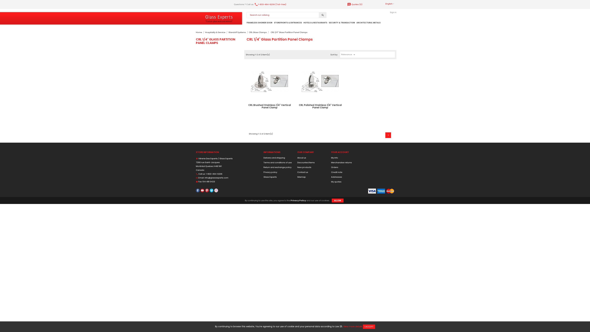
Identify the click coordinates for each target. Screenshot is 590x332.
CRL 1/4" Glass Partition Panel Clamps (215, 41)
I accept (369, 326)
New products (304, 167)
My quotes (336, 181)
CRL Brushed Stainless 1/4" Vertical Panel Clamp (269, 106)
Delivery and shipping (274, 157)
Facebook (198, 190)
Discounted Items (306, 162)
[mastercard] (390, 191)
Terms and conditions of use (278, 162)
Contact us (302, 172)
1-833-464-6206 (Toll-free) (270, 4)
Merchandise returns (341, 162)
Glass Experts (270, 177)
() (354, 4)
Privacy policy (270, 172)
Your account (340, 152)
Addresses (336, 177)
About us (301, 157)
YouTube (202, 190)
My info (334, 157)
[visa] (372, 191)
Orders (334, 167)
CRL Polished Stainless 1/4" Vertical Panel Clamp (320, 106)
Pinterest (207, 190)
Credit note (336, 172)
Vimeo (211, 190)
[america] (381, 191)
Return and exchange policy (277, 167)
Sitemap (301, 177)
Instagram (216, 190)
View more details (352, 326)
